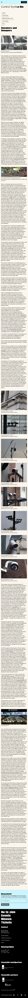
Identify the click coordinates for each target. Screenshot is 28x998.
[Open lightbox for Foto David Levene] (14, 717)
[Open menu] (1, 2)
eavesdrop (15, 606)
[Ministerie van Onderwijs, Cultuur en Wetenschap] (8, 967)
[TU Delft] (8, 985)
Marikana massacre (13, 787)
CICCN (19, 751)
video (4, 829)
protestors (23, 314)
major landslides (21, 680)
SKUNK (7, 784)
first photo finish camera (13, 146)
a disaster (3, 350)
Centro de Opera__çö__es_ (8, 675)
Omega (11, 196)
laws (21, 773)
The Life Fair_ (15, 71)
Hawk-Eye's (11, 248)
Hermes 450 (9, 805)
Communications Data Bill (15, 329)
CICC (16, 733)
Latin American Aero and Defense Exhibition (12, 771)
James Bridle (18, 67)
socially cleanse (9, 651)
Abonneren (5, 904)
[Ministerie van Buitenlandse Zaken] (8, 980)
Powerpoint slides (10, 624)
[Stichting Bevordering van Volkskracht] (8, 990)
